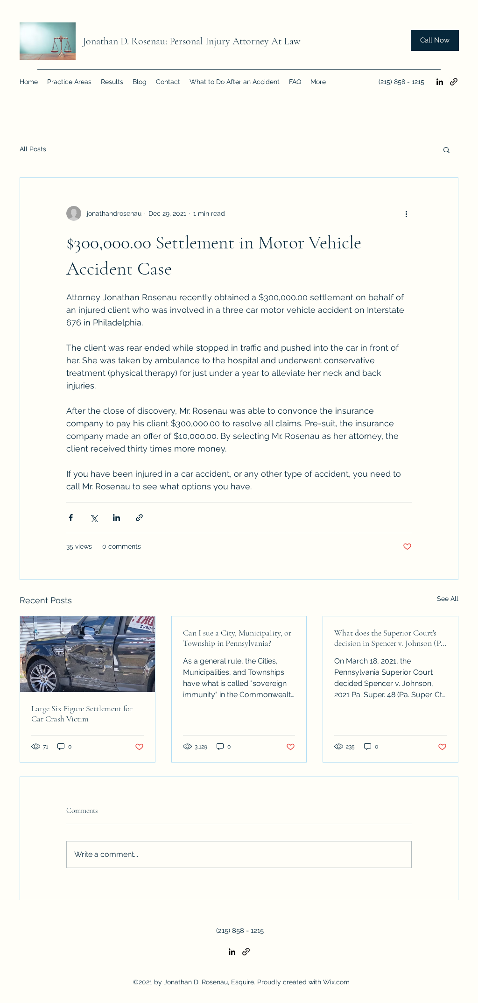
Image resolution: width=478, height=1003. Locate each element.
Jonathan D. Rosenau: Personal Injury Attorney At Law (192, 41)
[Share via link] (139, 517)
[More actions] (406, 213)
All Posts (33, 149)
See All (447, 598)
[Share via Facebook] (70, 517)
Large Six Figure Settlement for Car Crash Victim (82, 713)
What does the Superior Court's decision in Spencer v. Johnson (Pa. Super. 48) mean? (390, 638)
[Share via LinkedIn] (116, 517)
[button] (446, 149)
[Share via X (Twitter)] (93, 517)
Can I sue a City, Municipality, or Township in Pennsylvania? (237, 638)
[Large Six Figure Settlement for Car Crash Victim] (87, 654)
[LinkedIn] (439, 81)
